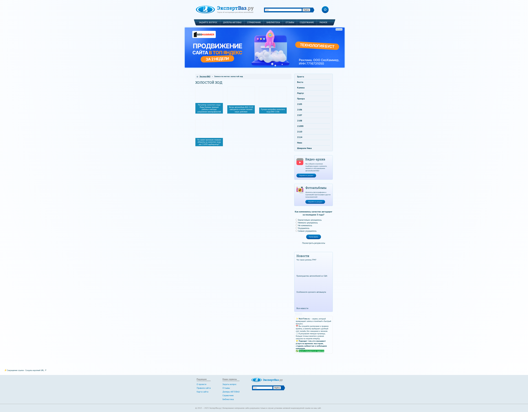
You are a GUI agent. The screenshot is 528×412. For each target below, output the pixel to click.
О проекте (201, 384)
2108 (299, 120)
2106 (299, 109)
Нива (299, 142)
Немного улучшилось (308, 222)
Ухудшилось (303, 228)
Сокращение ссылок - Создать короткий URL (25, 370)
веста (300, 82)
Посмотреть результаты (313, 243)
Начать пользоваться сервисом (311, 351)
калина (301, 87)
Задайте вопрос (208, 22)
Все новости (302, 308)
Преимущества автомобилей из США (311, 276)
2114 (299, 137)
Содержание (307, 22)
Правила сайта (204, 388)
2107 (299, 115)
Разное (323, 22)
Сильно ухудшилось (307, 230)
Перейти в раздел (306, 175)
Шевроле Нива (304, 148)
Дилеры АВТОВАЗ (232, 22)
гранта (300, 76)
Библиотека (273, 22)
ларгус (300, 93)
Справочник (254, 22)
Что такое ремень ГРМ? (306, 260)
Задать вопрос (229, 384)
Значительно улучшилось (310, 219)
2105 (299, 104)
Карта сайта (202, 391)
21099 (300, 126)
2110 (299, 131)
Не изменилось (305, 225)
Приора (301, 98)
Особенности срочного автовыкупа (311, 292)
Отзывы (290, 22)
